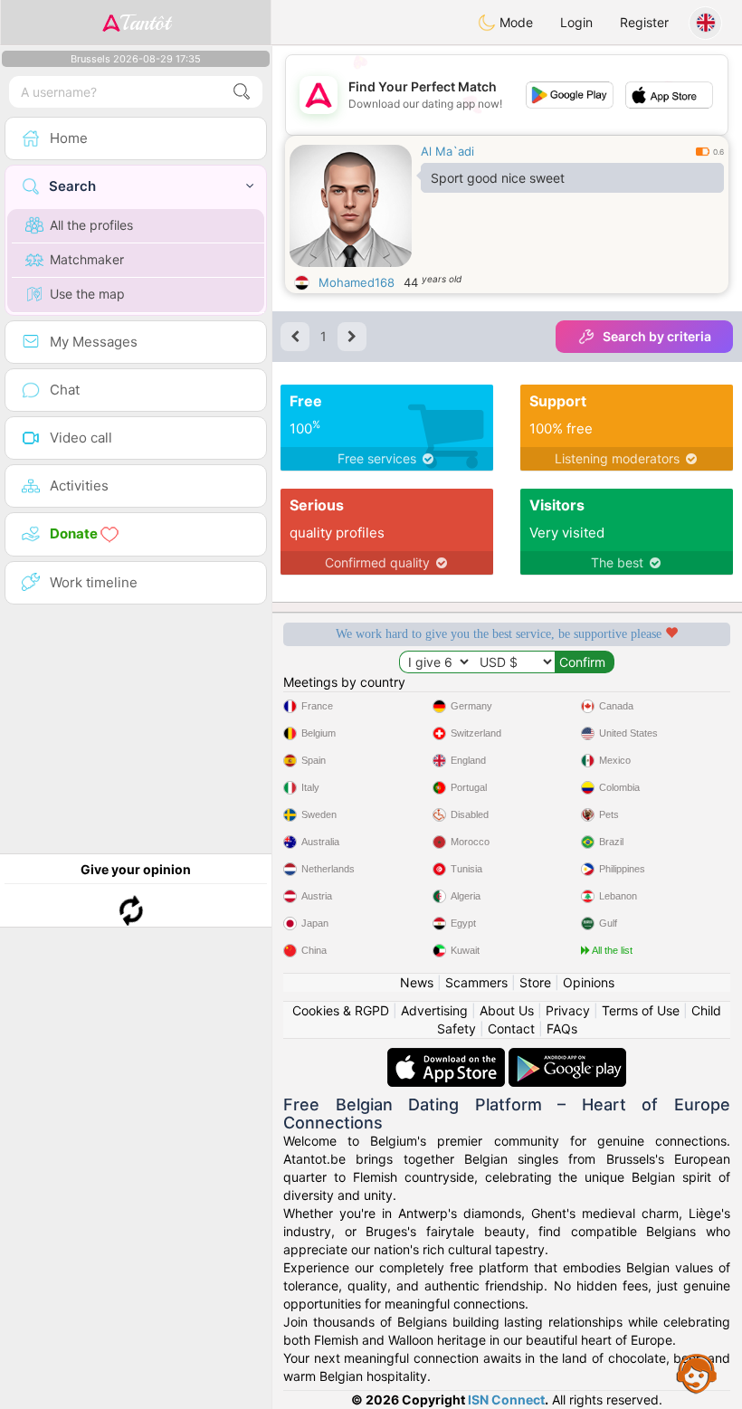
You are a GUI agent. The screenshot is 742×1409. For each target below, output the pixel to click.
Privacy (568, 1010)
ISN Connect (506, 1399)
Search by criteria (657, 336)
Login (576, 22)
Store (535, 982)
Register (644, 22)
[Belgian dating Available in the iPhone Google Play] (567, 1056)
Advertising (434, 1010)
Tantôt (145, 22)
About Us (507, 1010)
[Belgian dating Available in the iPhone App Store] (448, 1056)
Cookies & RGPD (340, 1010)
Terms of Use (641, 1010)
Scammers (476, 982)
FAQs (562, 1028)
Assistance (696, 1372)
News (416, 982)
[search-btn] (241, 92)
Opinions (588, 982)
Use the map (87, 293)
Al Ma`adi (447, 151)
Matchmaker (87, 259)
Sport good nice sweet (498, 178)
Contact (511, 1028)
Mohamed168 (357, 282)
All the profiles (91, 225)
